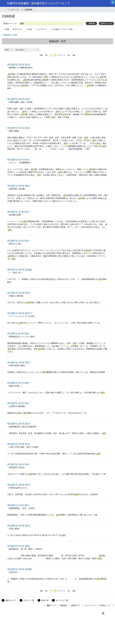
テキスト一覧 (28, 600)
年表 (30, 29)
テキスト (18, 29)
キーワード (42, 29)
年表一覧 (44, 600)
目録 (7, 29)
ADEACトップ (105, 605)
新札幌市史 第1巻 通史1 (18, 159)
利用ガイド (75, 605)
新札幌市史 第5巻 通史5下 (19, 313)
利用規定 (63, 605)
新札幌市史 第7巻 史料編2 (19, 269)
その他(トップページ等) (62, 29)
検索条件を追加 (10, 35)
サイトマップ (89, 605)
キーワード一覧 (62, 600)
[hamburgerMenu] (113, 2)
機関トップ (51, 605)
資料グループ (10, 600)
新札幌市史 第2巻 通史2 (18, 64)
